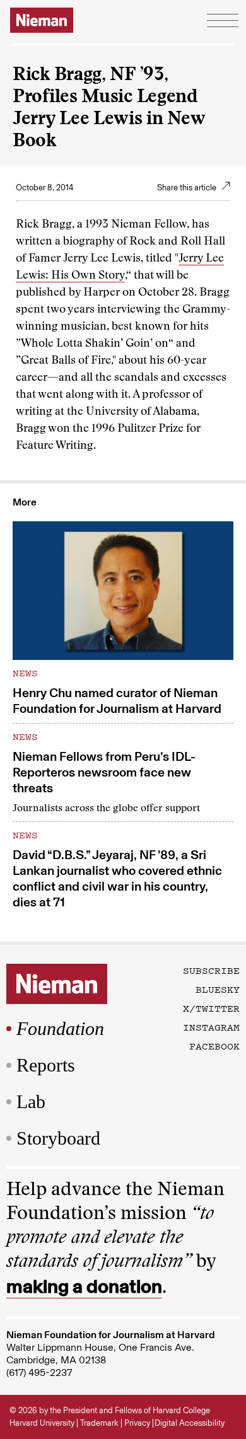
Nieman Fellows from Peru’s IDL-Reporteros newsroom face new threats (104, 772)
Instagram (211, 1027)
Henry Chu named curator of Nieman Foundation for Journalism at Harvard (117, 700)
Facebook (214, 1046)
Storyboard (58, 1138)
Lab (30, 1101)
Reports (45, 1065)
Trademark (99, 1423)
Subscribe (211, 970)
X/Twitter (211, 1008)
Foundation (60, 1028)
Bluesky (218, 989)
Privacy (137, 1423)
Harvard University (41, 1423)
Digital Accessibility (190, 1423)
